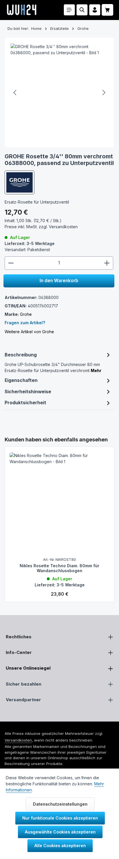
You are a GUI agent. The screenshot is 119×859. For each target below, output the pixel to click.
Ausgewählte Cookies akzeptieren (60, 831)
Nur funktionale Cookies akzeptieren (60, 817)
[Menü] (69, 10)
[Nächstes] (103, 92)
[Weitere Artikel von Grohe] (19, 182)
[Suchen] (82, 10)
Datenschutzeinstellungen (60, 804)
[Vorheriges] (15, 92)
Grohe (26, 314)
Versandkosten (18, 740)
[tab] (58, 362)
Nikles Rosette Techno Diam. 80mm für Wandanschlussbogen (59, 568)
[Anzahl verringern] (11, 263)
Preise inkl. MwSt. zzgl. (41, 226)
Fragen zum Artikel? (25, 322)
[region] (59, 519)
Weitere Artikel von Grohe (29, 331)
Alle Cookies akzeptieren (60, 845)
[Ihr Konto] (95, 10)
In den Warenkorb (59, 280)
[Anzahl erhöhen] (107, 263)
